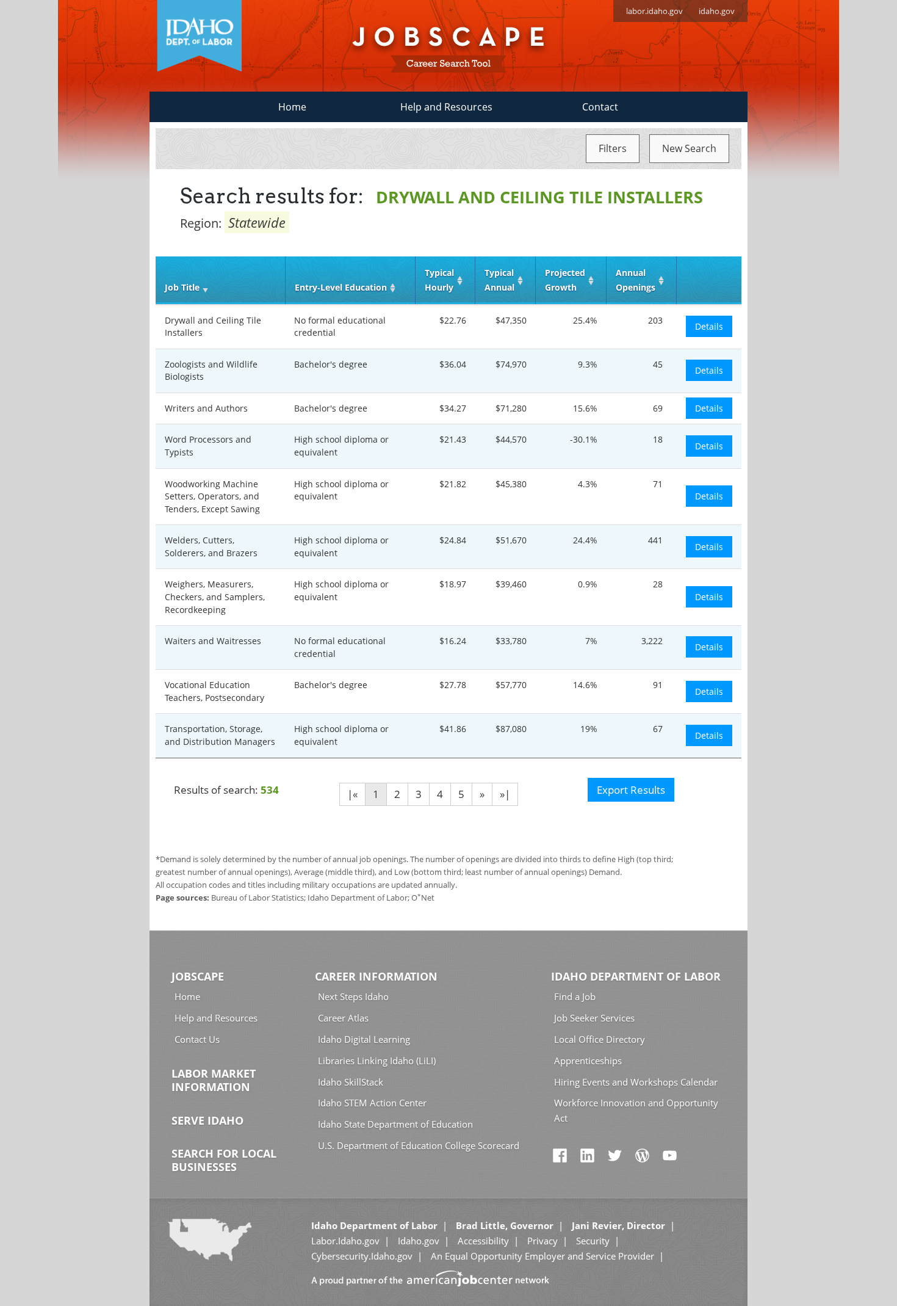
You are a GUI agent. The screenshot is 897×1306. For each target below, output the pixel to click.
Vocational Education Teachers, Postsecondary (214, 691)
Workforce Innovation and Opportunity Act (636, 1110)
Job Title (182, 287)
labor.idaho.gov (654, 10)
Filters (613, 148)
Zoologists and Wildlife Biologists (211, 370)
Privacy (542, 1241)
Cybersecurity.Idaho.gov (361, 1256)
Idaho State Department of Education (395, 1124)
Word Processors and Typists (208, 446)
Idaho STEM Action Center (372, 1103)
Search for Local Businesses (223, 1160)
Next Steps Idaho (353, 996)
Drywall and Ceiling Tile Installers (213, 326)
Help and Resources (446, 107)
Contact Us (197, 1039)
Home (292, 107)
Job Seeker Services (594, 1018)
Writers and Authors (206, 408)
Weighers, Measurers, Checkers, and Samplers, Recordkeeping (215, 596)
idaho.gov (717, 10)
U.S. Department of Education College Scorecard (418, 1145)
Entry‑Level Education (341, 287)
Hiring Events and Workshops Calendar (636, 1082)
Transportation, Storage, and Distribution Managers (220, 735)
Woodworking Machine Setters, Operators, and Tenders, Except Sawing (212, 496)
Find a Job (575, 996)
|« (352, 794)
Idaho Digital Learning (364, 1039)
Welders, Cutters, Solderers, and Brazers (211, 546)
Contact (600, 107)
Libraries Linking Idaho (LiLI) (377, 1060)
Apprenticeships (588, 1060)
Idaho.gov (418, 1241)
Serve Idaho (207, 1120)
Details (709, 326)
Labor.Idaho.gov (345, 1241)
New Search (689, 148)
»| (505, 794)
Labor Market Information (213, 1080)
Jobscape (197, 976)
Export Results (631, 790)
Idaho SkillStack (350, 1082)
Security (593, 1241)
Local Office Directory (599, 1039)
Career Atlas (343, 1018)
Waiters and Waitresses (213, 641)
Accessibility (483, 1241)
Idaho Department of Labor (636, 976)
